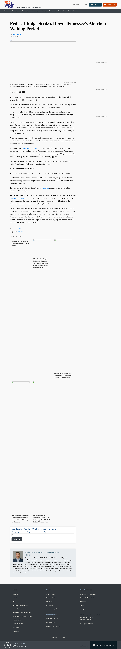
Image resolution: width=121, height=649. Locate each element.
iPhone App (49, 601)
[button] (95, 4)
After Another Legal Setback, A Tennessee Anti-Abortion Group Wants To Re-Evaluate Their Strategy (40, 263)
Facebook (83, 601)
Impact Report (17, 609)
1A (87, 646)
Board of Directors (18, 624)
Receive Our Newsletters (87, 598)
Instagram (83, 609)
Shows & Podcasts (51, 598)
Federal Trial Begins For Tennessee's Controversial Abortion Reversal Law (63, 375)
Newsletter (81, 4)
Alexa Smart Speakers (52, 609)
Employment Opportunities (20, 605)
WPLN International (52, 619)
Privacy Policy (16, 627)
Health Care (20, 229)
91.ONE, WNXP (50, 622)
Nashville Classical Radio (53, 626)
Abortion (20, 232)
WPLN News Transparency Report (22, 616)
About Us (15, 594)
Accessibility (16, 631)
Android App (49, 605)
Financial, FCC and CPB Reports (22, 612)
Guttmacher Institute (31, 148)
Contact (15, 598)
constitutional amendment (20, 198)
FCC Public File (17, 620)
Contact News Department (87, 594)
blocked (46, 188)
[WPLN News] (9, 4)
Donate (111, 4)
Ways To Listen (50, 594)
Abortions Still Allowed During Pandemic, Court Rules (20, 243)
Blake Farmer (16, 34)
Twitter (82, 605)
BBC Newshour (19, 646)
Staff (14, 601)
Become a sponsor (101, 62)
